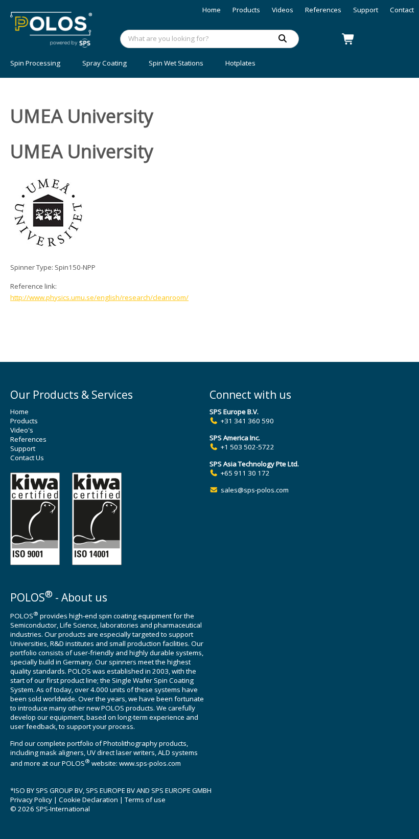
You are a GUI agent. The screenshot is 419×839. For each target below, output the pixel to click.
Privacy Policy (31, 799)
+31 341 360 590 (247, 420)
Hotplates (240, 63)
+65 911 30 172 (245, 473)
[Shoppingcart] (348, 39)
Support (365, 9)
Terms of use (145, 799)
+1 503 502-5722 (247, 446)
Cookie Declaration (88, 799)
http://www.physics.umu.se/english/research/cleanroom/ (99, 297)
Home (211, 9)
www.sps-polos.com (150, 763)
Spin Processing (35, 63)
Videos (282, 9)
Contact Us (27, 457)
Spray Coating (104, 63)
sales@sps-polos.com (255, 489)
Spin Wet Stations (176, 63)
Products (246, 9)
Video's (21, 430)
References (323, 9)
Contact (402, 9)
